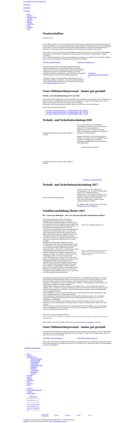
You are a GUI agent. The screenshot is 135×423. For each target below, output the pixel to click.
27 (33, 408)
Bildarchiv (34, 369)
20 (33, 406)
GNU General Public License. (57, 421)
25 (29, 408)
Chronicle (30, 27)
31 (27, 410)
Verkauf (33, 374)
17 (27, 406)
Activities (30, 19)
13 (33, 404)
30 (38, 408)
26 (31, 408)
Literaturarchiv (35, 370)
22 (36, 406)
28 (35, 408)
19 (31, 406)
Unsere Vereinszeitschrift (34, 390)
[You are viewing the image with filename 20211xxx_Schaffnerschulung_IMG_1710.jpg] (67, 114)
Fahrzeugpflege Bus (36, 365)
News (28, 354)
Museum (29, 22)
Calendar (29, 392)
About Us (30, 15)
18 (29, 406)
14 (35, 404)
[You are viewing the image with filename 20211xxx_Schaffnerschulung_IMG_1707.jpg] (67, 112)
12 (31, 404)
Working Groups (32, 17)
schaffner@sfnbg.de (52, 83)
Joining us (30, 388)
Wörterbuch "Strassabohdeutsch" (92, 180)
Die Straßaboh (89, 322)
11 (29, 404)
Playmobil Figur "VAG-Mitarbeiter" (87, 206)
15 (36, 404)
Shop (28, 25)
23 (38, 406)
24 (27, 408)
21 (35, 406)
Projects (29, 20)
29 (36, 408)
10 (27, 404)
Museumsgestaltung (36, 359)
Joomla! (25, 421)
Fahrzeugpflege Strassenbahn (35, 363)
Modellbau (34, 367)
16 (38, 404)
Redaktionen (34, 372)
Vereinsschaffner (35, 360)
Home (29, 14)
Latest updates (31, 393)
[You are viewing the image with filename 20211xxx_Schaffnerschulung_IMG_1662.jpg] (67, 110)
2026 (35, 396)
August (31, 396)
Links (28, 29)
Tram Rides (30, 24)
